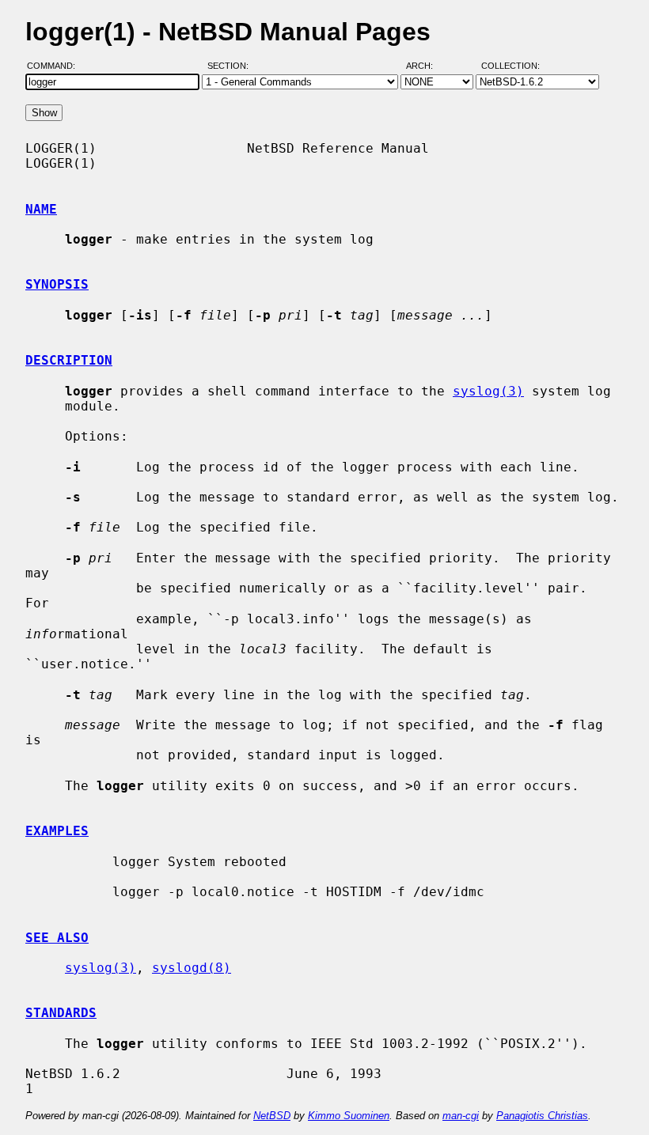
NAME (41, 209)
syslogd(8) (191, 967)
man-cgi (460, 1116)
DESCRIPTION (68, 360)
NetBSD (271, 1116)
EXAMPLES (57, 830)
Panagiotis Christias (542, 1116)
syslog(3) (488, 391)
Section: (231, 65)
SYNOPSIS (57, 284)
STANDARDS (61, 1012)
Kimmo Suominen (348, 1116)
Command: (56, 65)
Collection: (510, 65)
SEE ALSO (57, 937)
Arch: (426, 65)
